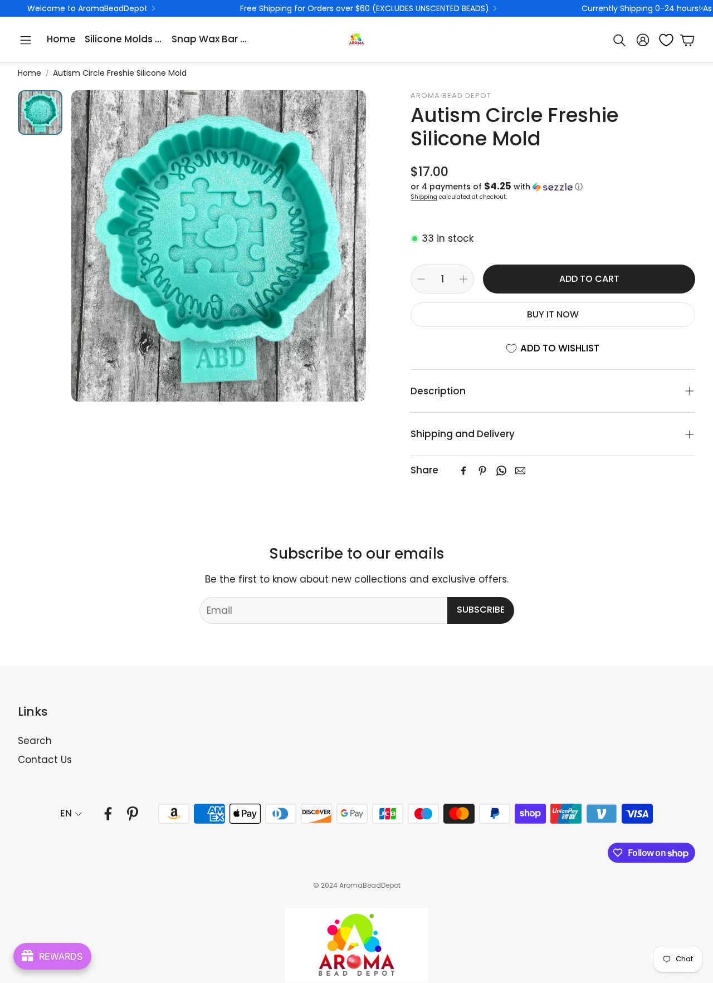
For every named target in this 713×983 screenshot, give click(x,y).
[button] (25, 40)
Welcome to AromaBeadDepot (87, 8)
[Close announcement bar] (702, 8)
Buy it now (553, 314)
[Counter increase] (463, 279)
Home (29, 73)
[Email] (520, 471)
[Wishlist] (663, 40)
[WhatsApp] (501, 471)
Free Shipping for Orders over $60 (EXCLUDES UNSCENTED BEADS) (364, 8)
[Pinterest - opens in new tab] (132, 813)
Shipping (424, 197)
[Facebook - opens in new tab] (108, 813)
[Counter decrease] (421, 279)
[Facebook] (463, 471)
